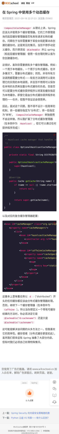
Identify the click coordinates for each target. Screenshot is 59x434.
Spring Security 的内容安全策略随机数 (30, 413)
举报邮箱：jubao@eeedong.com (36, 432)
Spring (34, 383)
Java (24, 383)
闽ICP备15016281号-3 (37, 427)
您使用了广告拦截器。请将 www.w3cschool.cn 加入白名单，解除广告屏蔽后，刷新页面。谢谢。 (29, 371)
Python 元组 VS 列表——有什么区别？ (30, 417)
